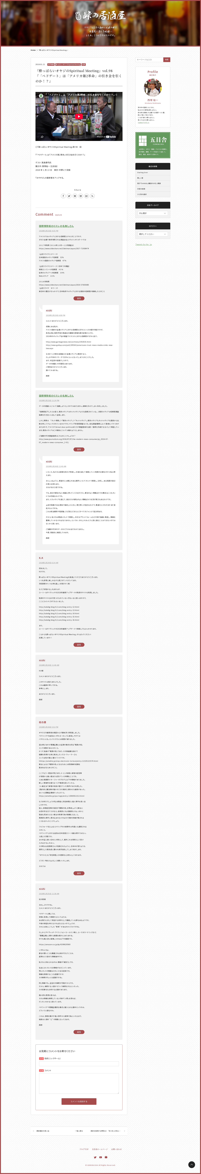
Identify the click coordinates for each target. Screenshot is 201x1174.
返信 (79, 298)
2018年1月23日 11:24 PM (49, 400)
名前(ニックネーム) (52, 1058)
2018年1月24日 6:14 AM (48, 563)
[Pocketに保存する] (80, 196)
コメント (47, 1070)
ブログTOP (84, 1149)
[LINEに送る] (75, 196)
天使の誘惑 (141, 189)
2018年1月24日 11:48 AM (49, 665)
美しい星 (140, 178)
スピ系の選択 (142, 194)
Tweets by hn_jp (143, 244)
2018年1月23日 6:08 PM (55, 315)
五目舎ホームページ (100, 1149)
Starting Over (142, 172)
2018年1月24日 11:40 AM (56, 466)
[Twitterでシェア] (69, 196)
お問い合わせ (116, 1149)
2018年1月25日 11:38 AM (49, 893)
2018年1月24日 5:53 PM (48, 727)
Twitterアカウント (143, 122)
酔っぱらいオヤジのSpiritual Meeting (68, 64)
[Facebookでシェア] (63, 196)
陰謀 (83, 64)
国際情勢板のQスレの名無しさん (56, 226)
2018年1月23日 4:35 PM (48, 231)
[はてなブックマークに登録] (86, 196)
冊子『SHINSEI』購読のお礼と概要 (149, 183)
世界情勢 (51, 64)
